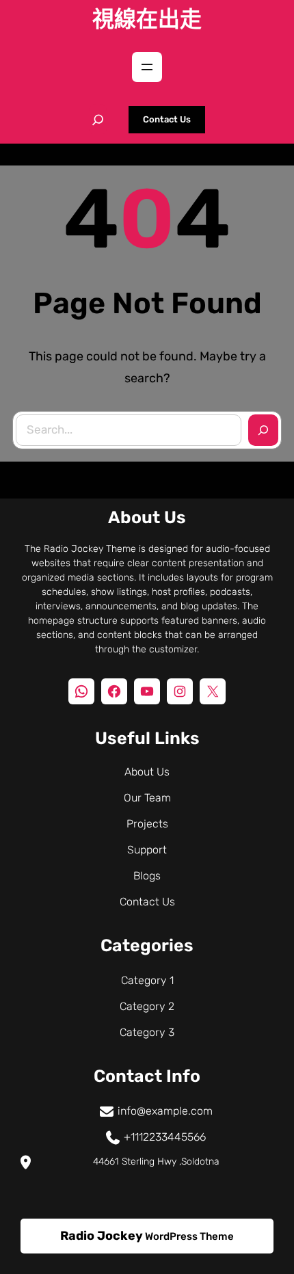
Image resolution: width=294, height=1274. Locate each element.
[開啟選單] (147, 67)
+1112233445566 (165, 1136)
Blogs (147, 875)
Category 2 (147, 1006)
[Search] (263, 430)
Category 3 (147, 1032)
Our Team (147, 797)
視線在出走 (147, 19)
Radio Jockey (101, 1235)
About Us (147, 771)
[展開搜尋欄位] (98, 119)
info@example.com (165, 1110)
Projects (147, 823)
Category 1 (147, 980)
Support (147, 849)
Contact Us (167, 119)
